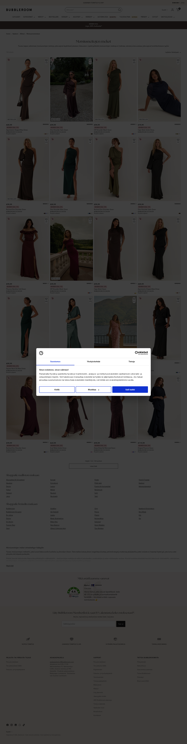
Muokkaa (92, 390)
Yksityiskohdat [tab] (93, 361)
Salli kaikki (130, 390)
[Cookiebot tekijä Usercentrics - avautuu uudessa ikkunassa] (137, 353)
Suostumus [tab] (55, 361)
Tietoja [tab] (132, 361)
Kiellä (56, 390)
